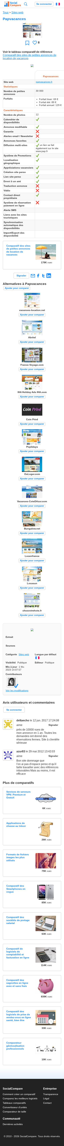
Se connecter (44, 4)
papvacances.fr (44, 81)
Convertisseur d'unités (15, 1107)
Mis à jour (11, 666)
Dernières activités (13, 1124)
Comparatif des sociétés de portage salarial (18, 920)
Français (58, 4)
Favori (27, 43)
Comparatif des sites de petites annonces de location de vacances (18, 250)
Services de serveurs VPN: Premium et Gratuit (18, 794)
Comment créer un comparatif (19, 1094)
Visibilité (11, 662)
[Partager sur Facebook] (38, 275)
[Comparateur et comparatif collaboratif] (12, 4)
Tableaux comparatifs (14, 1103)
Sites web (17, 12)
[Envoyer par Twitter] (43, 275)
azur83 (20, 751)
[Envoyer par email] (32, 275)
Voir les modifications (17, 690)
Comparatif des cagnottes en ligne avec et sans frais (17, 983)
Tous (6, 12)
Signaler (21, 275)
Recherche (25, 4)
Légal (46, 1098)
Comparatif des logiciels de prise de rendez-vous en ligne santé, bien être (18, 1016)
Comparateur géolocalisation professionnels (15, 1045)
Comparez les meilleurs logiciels (20, 1098)
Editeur (39, 662)
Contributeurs (14, 674)
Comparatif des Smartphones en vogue (15, 888)
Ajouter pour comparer (17, 288)
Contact (47, 1103)
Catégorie (11, 654)
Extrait (9, 637)
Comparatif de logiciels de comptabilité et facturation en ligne (17, 953)
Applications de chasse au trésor (16, 824)
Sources (10, 645)
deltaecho (22, 720)
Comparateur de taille (14, 1111)
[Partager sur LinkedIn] (48, 275)
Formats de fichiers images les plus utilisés (17, 857)
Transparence (50, 1094)
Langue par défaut (45, 654)
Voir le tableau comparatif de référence (27, 51)
